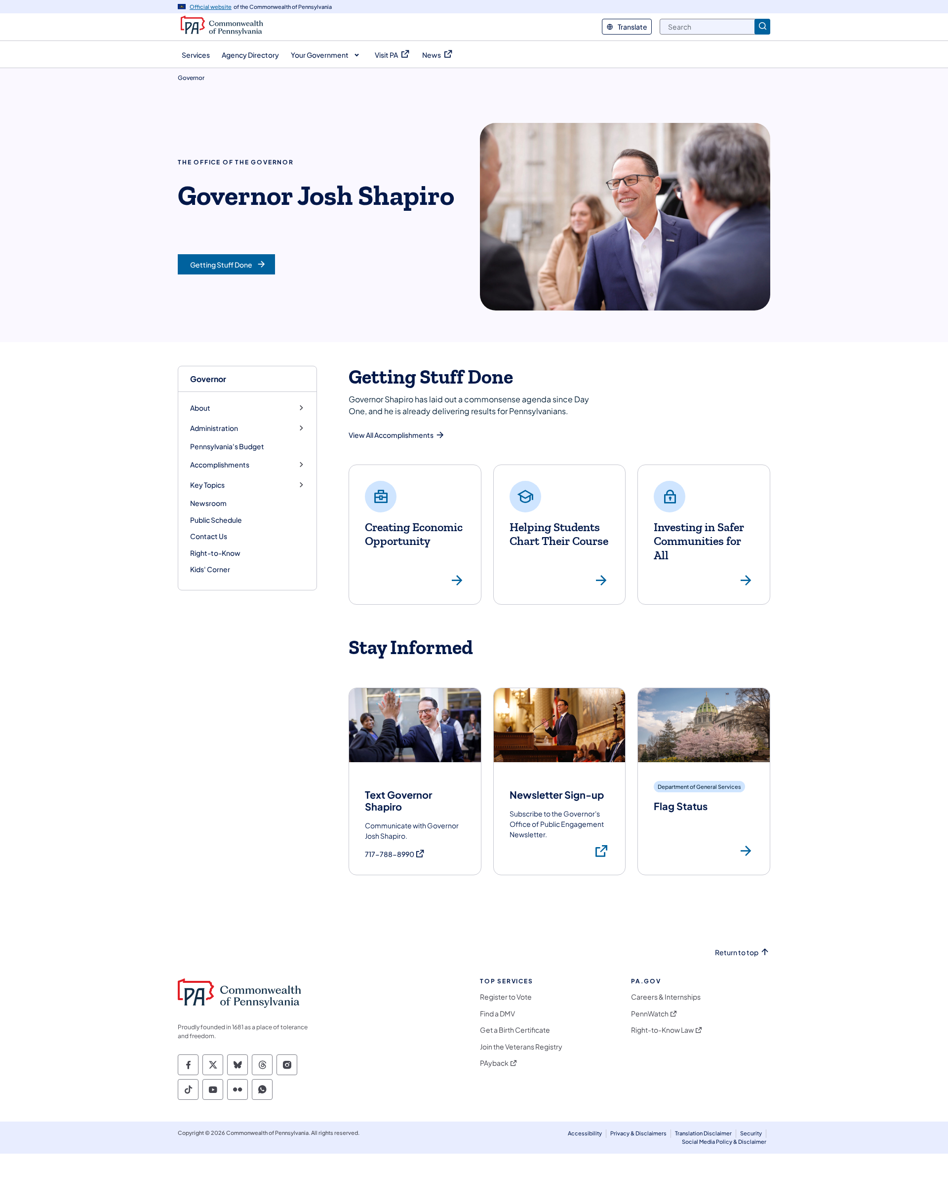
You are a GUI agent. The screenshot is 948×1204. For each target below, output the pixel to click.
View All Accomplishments (391, 434)
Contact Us (208, 536)
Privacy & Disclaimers (638, 1133)
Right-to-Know (215, 552)
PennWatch (650, 1014)
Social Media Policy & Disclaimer (724, 1141)
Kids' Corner (210, 569)
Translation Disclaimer (703, 1133)
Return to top (736, 952)
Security (751, 1133)
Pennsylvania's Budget (227, 446)
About (200, 408)
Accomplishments (219, 465)
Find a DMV (497, 1014)
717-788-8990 (395, 854)
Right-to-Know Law (662, 1030)
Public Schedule (216, 519)
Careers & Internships (666, 997)
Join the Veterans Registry (521, 1047)
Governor (208, 379)
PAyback (494, 1063)
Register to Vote (506, 997)
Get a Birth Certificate (515, 1030)
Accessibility (585, 1133)
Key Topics (207, 485)
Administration (214, 428)
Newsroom (208, 503)
